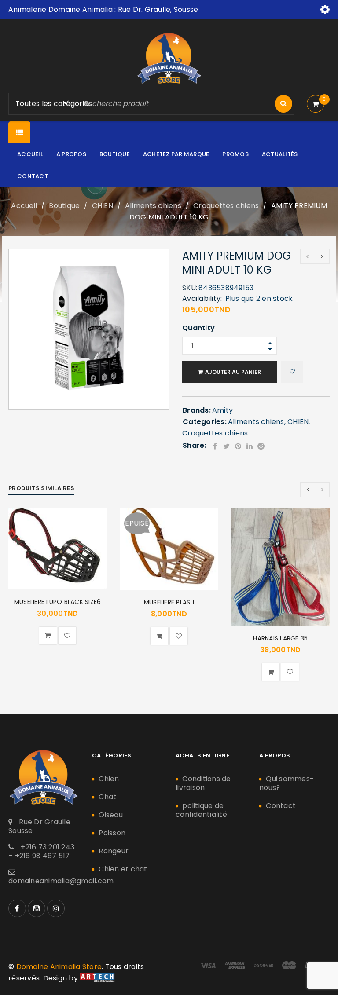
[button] (48, 635)
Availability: (202, 299)
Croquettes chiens (226, 206)
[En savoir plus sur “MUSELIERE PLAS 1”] (159, 636)
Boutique (64, 206)
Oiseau (111, 815)
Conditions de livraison (203, 783)
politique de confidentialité (201, 810)
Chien (109, 779)
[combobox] (58, 103)
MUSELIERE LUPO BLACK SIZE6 (57, 601)
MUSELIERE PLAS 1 (169, 602)
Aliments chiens (153, 206)
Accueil (24, 206)
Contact (281, 806)
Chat (107, 797)
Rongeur (114, 851)
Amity (222, 410)
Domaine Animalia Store (59, 967)
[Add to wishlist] (292, 372)
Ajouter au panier (233, 372)
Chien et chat (123, 869)
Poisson (112, 833)
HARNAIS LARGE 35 (280, 638)
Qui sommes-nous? (286, 783)
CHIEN (102, 206)
